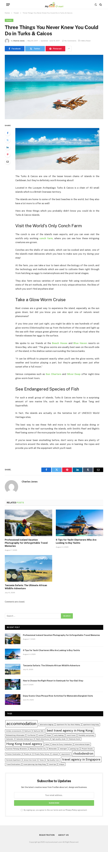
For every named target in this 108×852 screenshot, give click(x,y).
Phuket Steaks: (87, 749)
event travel (71, 735)
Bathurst (27, 731)
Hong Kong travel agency (24, 744)
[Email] (7, 161)
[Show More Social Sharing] (69, 48)
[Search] (100, 4)
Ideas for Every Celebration (62, 744)
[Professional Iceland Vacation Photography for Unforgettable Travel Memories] (28, 523)
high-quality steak (59, 739)
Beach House (59, 343)
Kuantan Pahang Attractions (16, 749)
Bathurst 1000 (39, 731)
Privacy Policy (71, 810)
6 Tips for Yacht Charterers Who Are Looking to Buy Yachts (76, 541)
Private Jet (28, 754)
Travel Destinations (13, 764)
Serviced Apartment (13, 760)
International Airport (82, 744)
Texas (41, 760)
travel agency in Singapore (81, 759)
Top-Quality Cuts (53, 760)
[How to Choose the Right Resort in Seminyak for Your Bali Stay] (12, 684)
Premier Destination (13, 754)
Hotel (47, 744)
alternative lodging (47, 724)
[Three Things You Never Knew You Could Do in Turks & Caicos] (54, 87)
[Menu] (8, 4)
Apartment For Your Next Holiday (68, 724)
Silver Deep (74, 374)
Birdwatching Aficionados (15, 735)
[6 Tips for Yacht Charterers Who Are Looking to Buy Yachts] (79, 523)
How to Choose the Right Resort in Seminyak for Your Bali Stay (53, 681)
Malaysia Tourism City (38, 749)
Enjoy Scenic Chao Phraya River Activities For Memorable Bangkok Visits (58, 696)
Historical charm (74, 739)
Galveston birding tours (24, 739)
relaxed (55, 754)
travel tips (52, 764)
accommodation (21, 723)
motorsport (63, 749)
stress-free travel (30, 760)
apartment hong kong (91, 724)
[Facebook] (7, 133)
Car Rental (31, 735)
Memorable (53, 749)
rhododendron (83, 753)
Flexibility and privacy (86, 735)
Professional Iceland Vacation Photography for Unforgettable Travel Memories (26, 542)
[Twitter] (7, 140)
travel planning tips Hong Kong (34, 764)
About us (63, 835)
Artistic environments (14, 731)
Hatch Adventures (42, 739)
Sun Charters (53, 374)
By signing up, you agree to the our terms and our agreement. (55, 810)
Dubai (49, 735)
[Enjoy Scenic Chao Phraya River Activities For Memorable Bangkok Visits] (12, 699)
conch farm (46, 238)
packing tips (74, 749)
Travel (9, 20)
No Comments (70, 41)
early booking (59, 735)
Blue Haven (80, 343)
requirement (65, 754)
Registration (47, 835)
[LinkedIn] (7, 147)
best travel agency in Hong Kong (70, 730)
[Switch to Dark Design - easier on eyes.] (96, 4)
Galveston (9, 739)
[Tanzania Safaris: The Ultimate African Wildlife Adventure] (28, 568)
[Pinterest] (7, 154)
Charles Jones (19, 41)
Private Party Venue (41, 754)
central (41, 735)
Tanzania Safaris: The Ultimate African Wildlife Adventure (26, 587)
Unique (61, 764)
